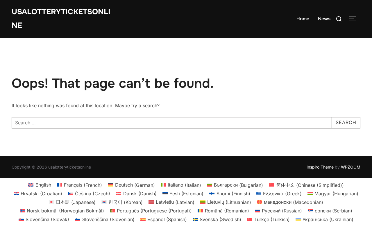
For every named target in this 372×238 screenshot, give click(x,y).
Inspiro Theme (320, 166)
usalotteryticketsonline (61, 18)
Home (302, 19)
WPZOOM (350, 166)
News (324, 19)
